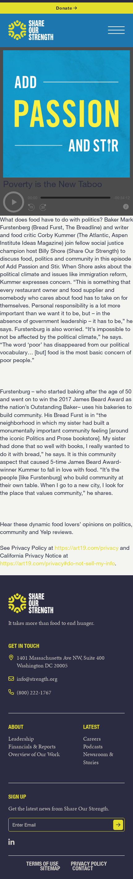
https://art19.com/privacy (86, 547)
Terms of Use (42, 863)
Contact (82, 868)
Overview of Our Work (34, 754)
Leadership (21, 738)
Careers (92, 738)
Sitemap (50, 868)
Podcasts (93, 746)
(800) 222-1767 (34, 692)
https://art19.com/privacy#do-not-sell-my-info (57, 563)
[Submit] (118, 825)
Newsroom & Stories (98, 758)
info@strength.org (37, 679)
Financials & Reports (32, 746)
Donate (64, 8)
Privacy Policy (89, 863)
